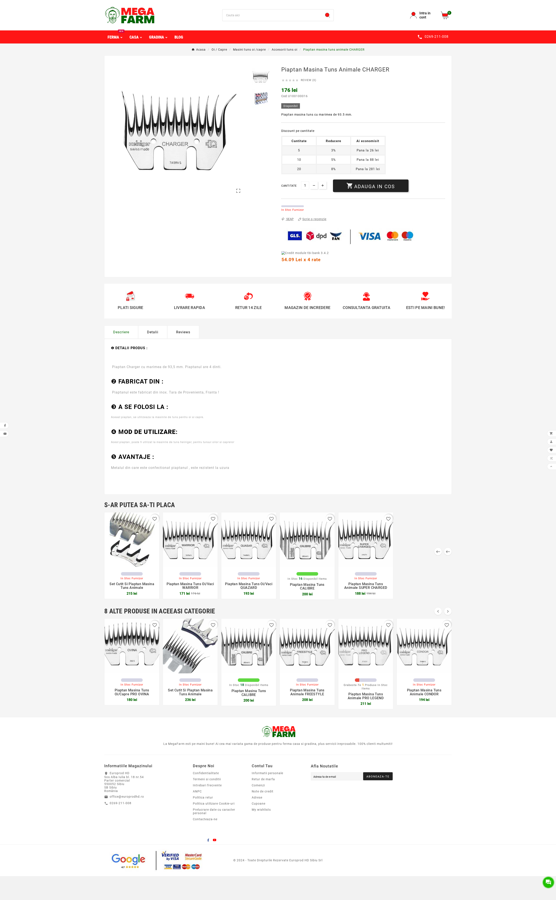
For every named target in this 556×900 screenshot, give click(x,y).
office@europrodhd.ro (127, 796)
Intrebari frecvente (207, 785)
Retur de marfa (263, 779)
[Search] (327, 15)
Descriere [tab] (121, 332)
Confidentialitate (206, 773)
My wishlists (261, 809)
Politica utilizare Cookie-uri (214, 803)
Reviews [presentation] (183, 332)
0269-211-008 (120, 803)
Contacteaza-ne (205, 819)
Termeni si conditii (207, 779)
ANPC (197, 791)
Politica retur (203, 797)
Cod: (284, 96)
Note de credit (262, 791)
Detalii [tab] (152, 332)
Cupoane (258, 803)
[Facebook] (208, 840)
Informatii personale (267, 773)
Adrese (257, 797)
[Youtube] (214, 840)
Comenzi (258, 785)
